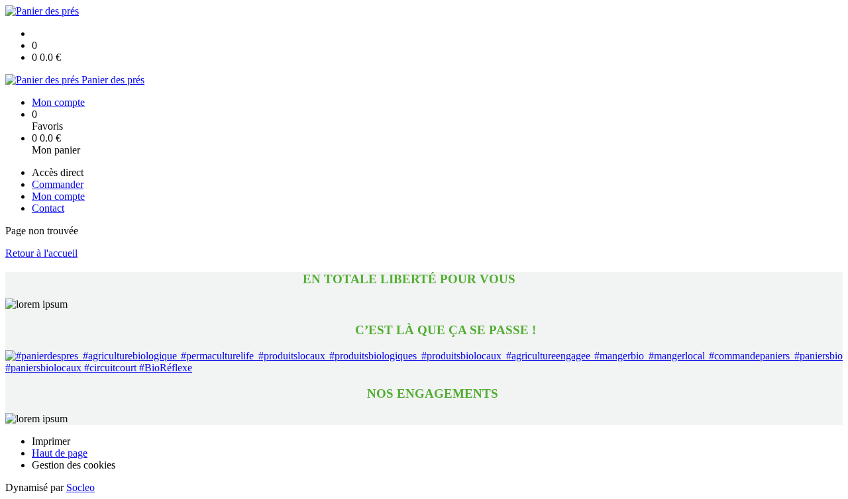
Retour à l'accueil (41, 253)
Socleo (80, 487)
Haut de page (59, 453)
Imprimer (51, 441)
